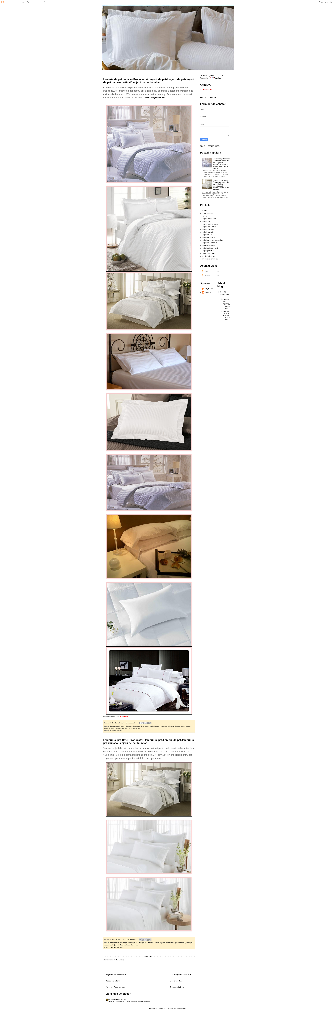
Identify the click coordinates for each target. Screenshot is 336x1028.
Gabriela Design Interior (117, 1000)
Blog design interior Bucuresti (180, 975)
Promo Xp (208, 292)
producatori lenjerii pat (131, 945)
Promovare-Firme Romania (115, 987)
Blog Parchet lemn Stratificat (116, 975)
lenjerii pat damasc (179, 942)
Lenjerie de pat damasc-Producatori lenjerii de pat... (225, 304)
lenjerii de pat (135, 942)
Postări (206, 271)
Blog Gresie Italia (176, 981)
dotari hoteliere (120, 726)
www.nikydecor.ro (155, 97)
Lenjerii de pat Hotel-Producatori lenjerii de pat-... (225, 315)
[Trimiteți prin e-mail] (140, 723)
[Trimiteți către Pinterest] (150, 723)
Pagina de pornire (149, 956)
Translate (217, 78)
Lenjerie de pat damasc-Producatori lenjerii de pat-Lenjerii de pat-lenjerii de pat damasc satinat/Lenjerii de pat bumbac (149, 81)
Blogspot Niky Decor (177, 987)
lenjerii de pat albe (110, 728)
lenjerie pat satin (186, 726)
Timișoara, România (116, 947)
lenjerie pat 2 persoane (159, 726)
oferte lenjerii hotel (122, 728)
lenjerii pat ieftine (117, 945)
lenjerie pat (148, 726)
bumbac (112, 726)
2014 (222, 292)
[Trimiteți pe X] (145, 723)
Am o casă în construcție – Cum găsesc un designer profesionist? (129, 1001)
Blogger (184, 1008)
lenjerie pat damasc (174, 726)
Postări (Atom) (119, 960)
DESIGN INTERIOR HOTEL (210, 146)
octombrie (225, 294)
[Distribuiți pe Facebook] (147, 723)
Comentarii (207, 275)
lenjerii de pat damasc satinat (149, 942)
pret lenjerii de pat (134, 728)
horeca (128, 726)
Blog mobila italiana (113, 981)
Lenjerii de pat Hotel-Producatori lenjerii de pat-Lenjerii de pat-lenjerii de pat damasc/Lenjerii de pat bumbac (221, 185)
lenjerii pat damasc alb (210, 248)
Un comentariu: (131, 723)
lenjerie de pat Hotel (138, 726)
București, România (116, 730)
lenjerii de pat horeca (166, 942)
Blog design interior (156, 1008)
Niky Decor (209, 289)
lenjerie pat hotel (125, 942)
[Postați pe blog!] (142, 723)
